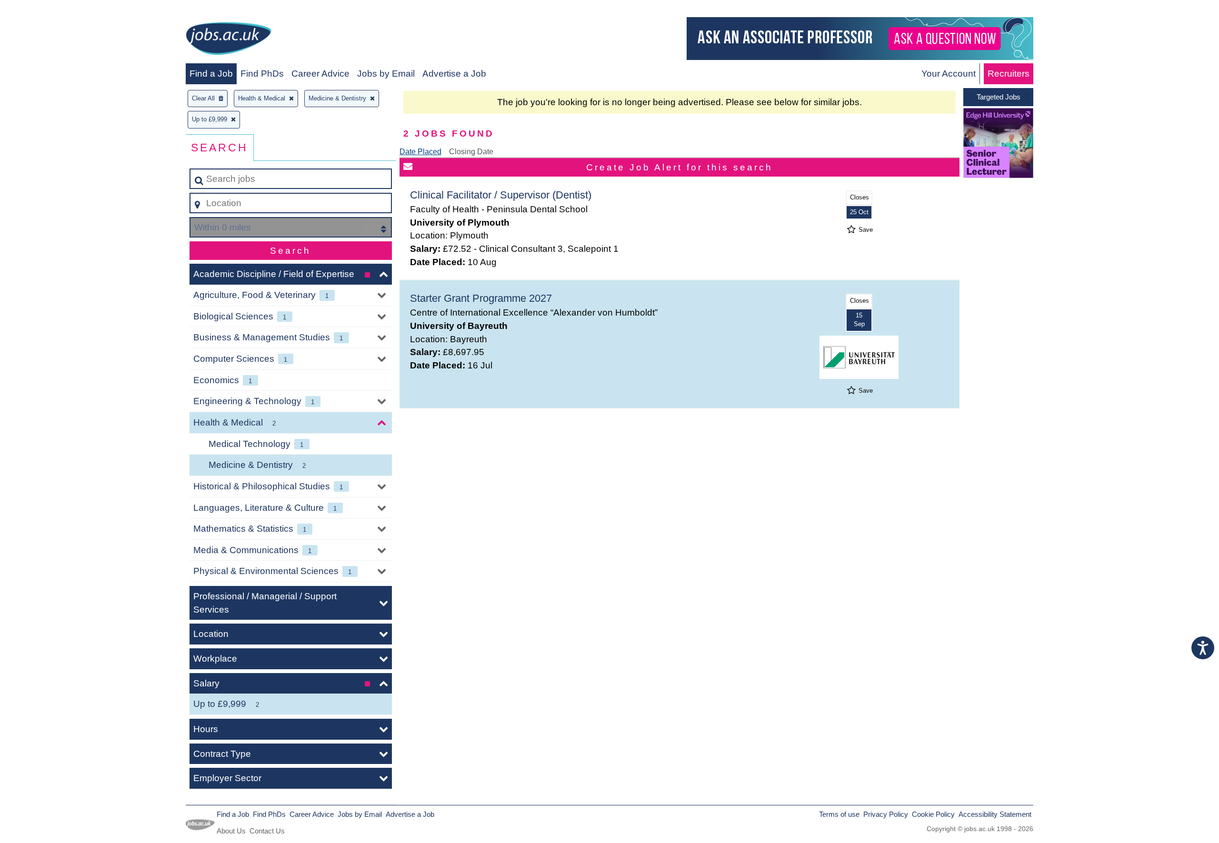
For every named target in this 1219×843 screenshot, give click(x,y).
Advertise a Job (454, 74)
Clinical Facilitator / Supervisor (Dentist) (500, 195)
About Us (231, 831)
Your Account (948, 74)
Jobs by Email (386, 74)
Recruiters (1008, 74)
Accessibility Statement (995, 814)
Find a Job (211, 74)
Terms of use (839, 814)
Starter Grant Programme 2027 (481, 298)
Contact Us (267, 831)
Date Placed (420, 152)
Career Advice (320, 74)
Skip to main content (45, 10)
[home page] (228, 40)
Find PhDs (262, 74)
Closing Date (471, 152)
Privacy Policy (885, 814)
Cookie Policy (933, 814)
